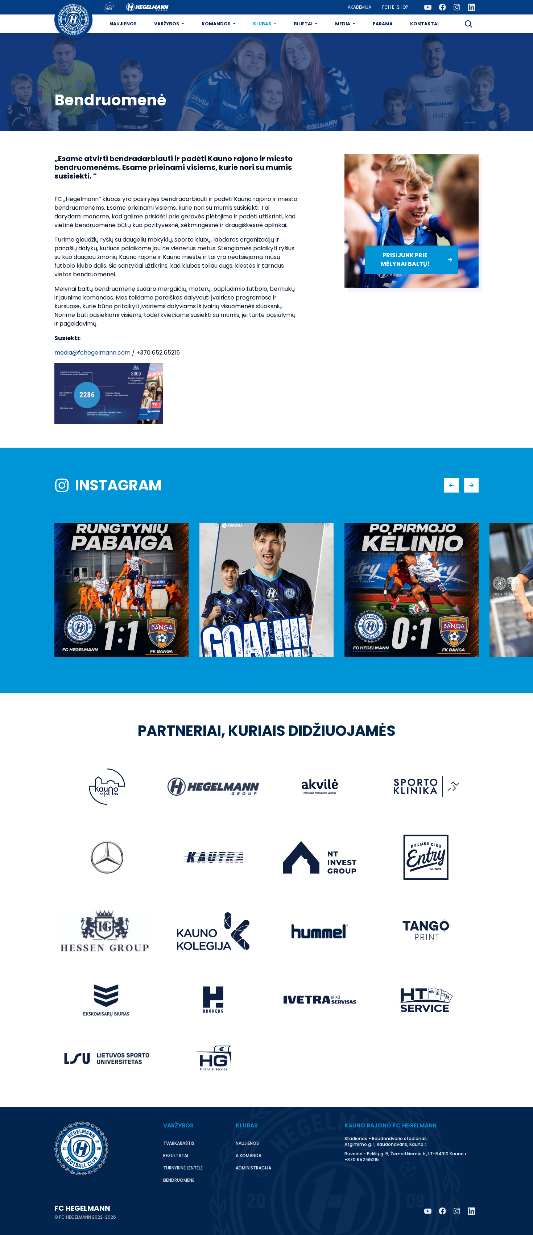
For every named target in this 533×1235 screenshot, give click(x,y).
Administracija (253, 1168)
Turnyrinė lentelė (183, 1168)
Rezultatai (175, 1155)
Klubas (262, 24)
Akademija (359, 7)
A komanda (248, 1155)
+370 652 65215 (361, 1159)
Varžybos (166, 24)
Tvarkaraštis (178, 1143)
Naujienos (123, 24)
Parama (383, 24)
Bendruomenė (178, 1180)
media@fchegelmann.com (92, 352)
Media (342, 24)
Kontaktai (424, 24)
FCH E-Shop (395, 7)
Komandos (216, 24)
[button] (468, 23)
